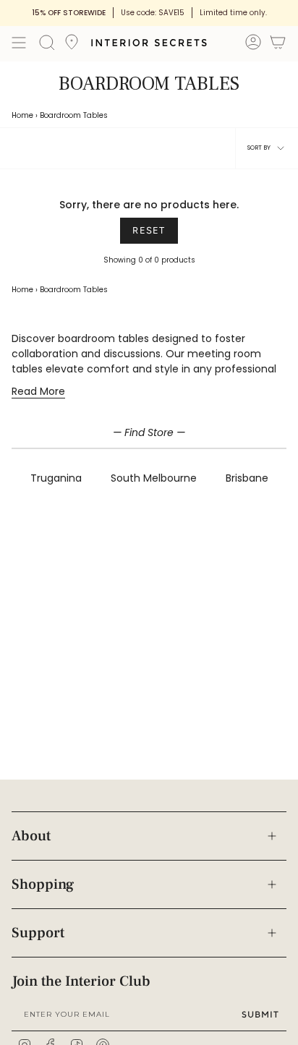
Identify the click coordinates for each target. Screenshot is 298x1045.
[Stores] (71, 46)
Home (22, 115)
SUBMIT (260, 1014)
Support (38, 933)
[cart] (277, 44)
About (31, 836)
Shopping (43, 884)
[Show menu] (18, 42)
